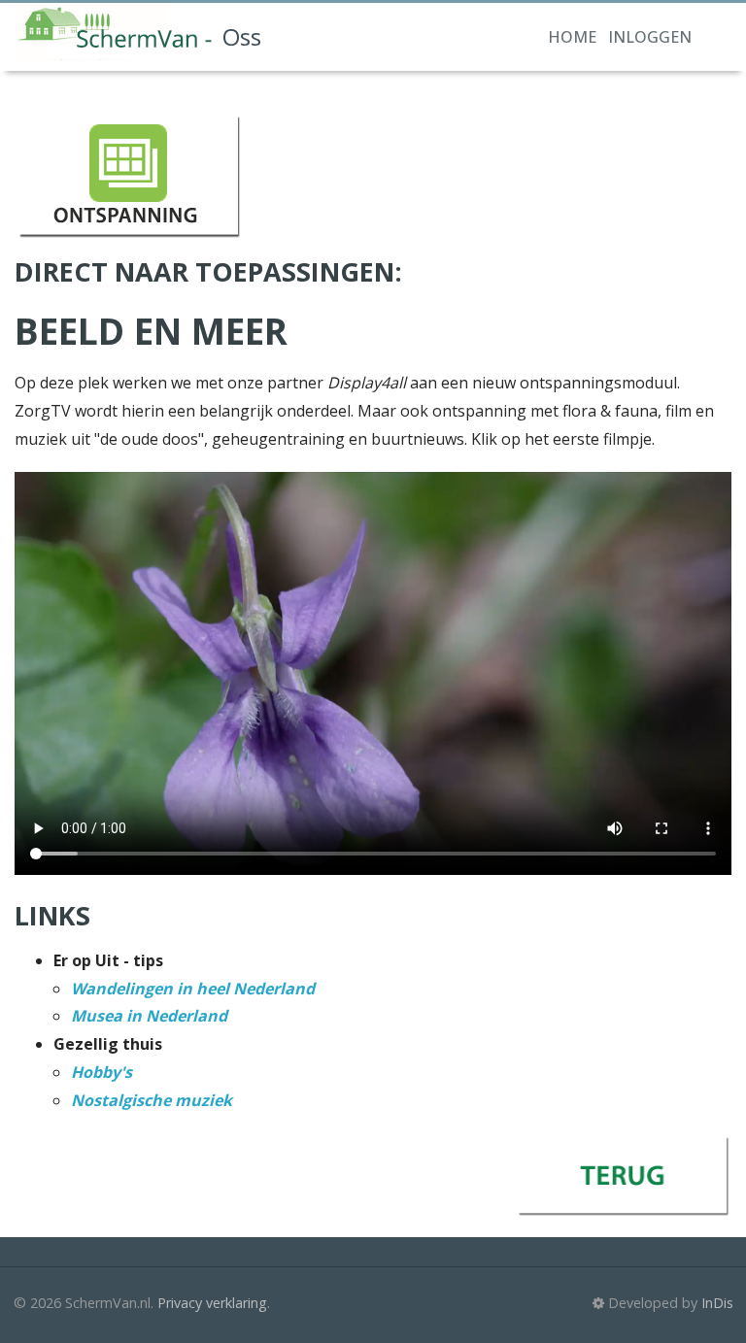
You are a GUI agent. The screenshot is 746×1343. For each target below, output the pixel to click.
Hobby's (101, 1072)
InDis (717, 1302)
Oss (241, 36)
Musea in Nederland (149, 1015)
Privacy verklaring (212, 1302)
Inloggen (650, 37)
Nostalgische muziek (151, 1100)
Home (572, 37)
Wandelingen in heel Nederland (193, 988)
